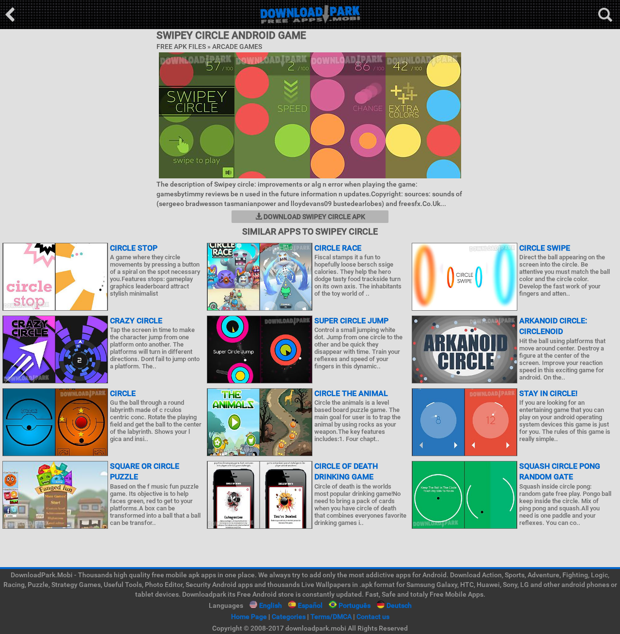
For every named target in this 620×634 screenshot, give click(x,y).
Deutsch (399, 605)
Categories (289, 616)
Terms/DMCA (331, 616)
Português (355, 605)
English (270, 605)
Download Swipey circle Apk (313, 217)
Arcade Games (237, 46)
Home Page (249, 616)
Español (310, 605)
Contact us (372, 616)
